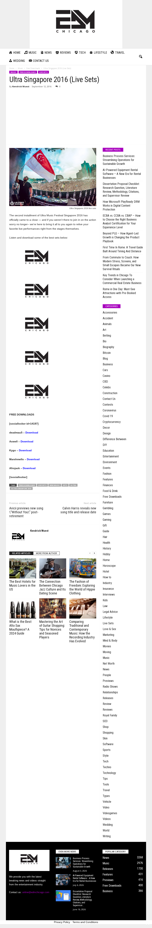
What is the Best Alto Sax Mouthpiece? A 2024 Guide (20, 627)
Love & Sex (109, 629)
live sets (42, 485)
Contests (108, 404)
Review (107, 704)
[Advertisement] (76, 117)
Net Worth (109, 663)
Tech (105, 761)
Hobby (106, 554)
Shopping (108, 732)
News (106, 669)
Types (106, 796)
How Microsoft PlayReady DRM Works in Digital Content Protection (121, 205)
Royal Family (110, 715)
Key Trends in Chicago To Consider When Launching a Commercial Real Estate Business (122, 279)
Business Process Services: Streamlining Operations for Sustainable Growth (119, 160)
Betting (107, 335)
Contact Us (109, 399)
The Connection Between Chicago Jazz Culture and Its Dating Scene (52, 587)
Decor (106, 427)
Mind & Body (110, 640)
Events (106, 468)
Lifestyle (108, 617)
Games (107, 514)
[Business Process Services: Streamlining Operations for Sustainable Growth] (63, 862)
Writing (107, 836)
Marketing (108, 635)
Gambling (108, 508)
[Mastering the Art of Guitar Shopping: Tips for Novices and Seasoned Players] (52, 608)
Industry (107, 583)
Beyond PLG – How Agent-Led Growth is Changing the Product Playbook (121, 237)
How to (107, 577)
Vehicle (107, 801)
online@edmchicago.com (35, 892)
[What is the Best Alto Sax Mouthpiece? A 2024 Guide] (22, 608)
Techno (107, 767)
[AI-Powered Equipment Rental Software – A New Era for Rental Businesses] (63, 879)
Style (106, 755)
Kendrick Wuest (20, 86)
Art (104, 330)
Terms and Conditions (85, 922)
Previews (108, 681)
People (107, 675)
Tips (105, 778)
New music (55, 485)
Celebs (107, 387)
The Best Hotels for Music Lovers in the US (22, 585)
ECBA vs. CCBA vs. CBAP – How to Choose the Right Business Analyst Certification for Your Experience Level (122, 221)
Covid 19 (108, 416)
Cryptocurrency (112, 422)
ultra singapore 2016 (21, 488)
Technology (109, 773)
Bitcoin (107, 353)
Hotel (106, 571)
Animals (107, 324)
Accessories (110, 312)
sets (65, 485)
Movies (107, 646)
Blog (105, 358)
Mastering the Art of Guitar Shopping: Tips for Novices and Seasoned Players (52, 629)
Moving (107, 652)
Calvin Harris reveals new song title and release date (78, 510)
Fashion (107, 473)
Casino (106, 376)
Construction (110, 393)
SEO (105, 721)
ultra (73, 485)
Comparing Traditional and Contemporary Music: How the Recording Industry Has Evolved (82, 631)
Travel (106, 790)
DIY (105, 445)
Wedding (108, 824)
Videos (107, 819)
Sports (106, 750)
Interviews (109, 594)
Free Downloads (33, 68)
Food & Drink (110, 491)
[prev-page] (90, 553)
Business (108, 364)
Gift (105, 525)
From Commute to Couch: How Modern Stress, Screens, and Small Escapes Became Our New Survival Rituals (122, 263)
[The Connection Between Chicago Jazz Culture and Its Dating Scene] (52, 568)
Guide (106, 531)
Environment (110, 462)
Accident (108, 318)
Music (20, 68)
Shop (106, 727)
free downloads (27, 485)
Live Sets (43, 72)
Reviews (108, 709)
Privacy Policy (62, 922)
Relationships (110, 692)
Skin (105, 738)
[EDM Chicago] (76, 24)
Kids (105, 600)
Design (107, 433)
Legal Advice (110, 612)
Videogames (110, 813)
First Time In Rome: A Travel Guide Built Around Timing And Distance (123, 249)
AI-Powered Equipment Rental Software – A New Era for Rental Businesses (122, 174)
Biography (108, 347)
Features (108, 479)
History (107, 548)
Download (31, 432)
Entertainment (111, 456)
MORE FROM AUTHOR (46, 553)
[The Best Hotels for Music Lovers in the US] (22, 568)
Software (108, 744)
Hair (105, 537)
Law (105, 606)
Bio (104, 341)
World (106, 830)
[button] (140, 57)
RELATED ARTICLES (21, 553)
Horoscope (109, 565)
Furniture (108, 502)
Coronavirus (109, 410)
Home (11, 68)
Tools (106, 784)
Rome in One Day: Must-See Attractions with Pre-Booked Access (119, 293)
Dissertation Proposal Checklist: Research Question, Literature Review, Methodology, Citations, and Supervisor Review (121, 189)
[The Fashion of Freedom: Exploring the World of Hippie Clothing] (82, 568)
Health (106, 542)
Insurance (108, 589)
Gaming (107, 519)
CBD (105, 381)
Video (106, 807)
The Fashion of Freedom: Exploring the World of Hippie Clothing (82, 587)
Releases (108, 698)
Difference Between (114, 439)
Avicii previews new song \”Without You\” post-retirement (26, 512)
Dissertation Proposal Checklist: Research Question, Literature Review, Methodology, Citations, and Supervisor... (82, 898)
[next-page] (94, 553)
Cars (105, 370)
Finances (108, 485)
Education (108, 450)
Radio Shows (110, 686)
